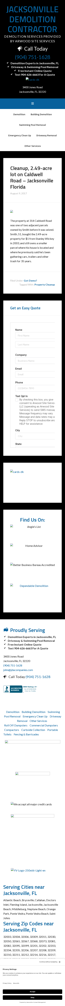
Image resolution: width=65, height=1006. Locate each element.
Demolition (12, 711)
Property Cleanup (44, 284)
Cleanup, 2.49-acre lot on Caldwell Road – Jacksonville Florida (31, 177)
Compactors (11, 729)
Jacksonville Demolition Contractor (32, 19)
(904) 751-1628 (32, 57)
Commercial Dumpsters (44, 725)
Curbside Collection (33, 729)
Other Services (38, 720)
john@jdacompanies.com (18, 669)
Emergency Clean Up (35, 716)
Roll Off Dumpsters (15, 725)
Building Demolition (33, 711)
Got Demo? (30, 280)
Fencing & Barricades (26, 734)
